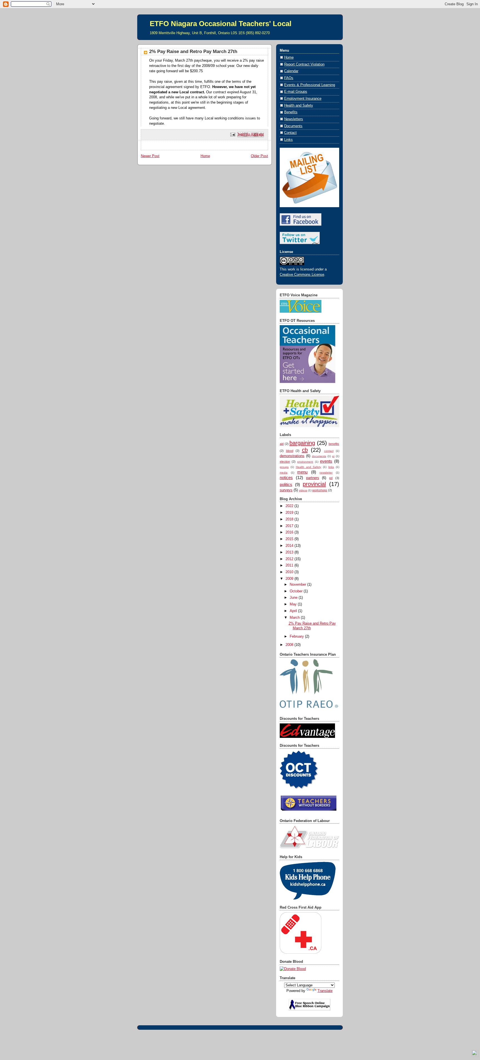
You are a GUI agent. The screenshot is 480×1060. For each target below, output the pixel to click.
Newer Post (150, 156)
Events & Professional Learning (309, 85)
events (326, 461)
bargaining (302, 443)
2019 (290, 513)
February (297, 636)
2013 (290, 552)
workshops (319, 490)
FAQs (288, 78)
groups (284, 466)
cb (305, 450)
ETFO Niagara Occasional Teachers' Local (220, 23)
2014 (290, 546)
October (297, 591)
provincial (314, 484)
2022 (290, 506)
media (284, 472)
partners (312, 478)
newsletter (325, 472)
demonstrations (292, 456)
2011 (290, 565)
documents (319, 456)
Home (205, 156)
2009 (290, 579)
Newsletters (293, 119)
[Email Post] (233, 134)
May (294, 604)
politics (286, 484)
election (285, 461)
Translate (325, 991)
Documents (293, 126)
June (294, 598)
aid (282, 443)
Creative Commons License (302, 275)
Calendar (291, 71)
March (295, 618)
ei (333, 456)
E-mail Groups (295, 92)
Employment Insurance (302, 99)
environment (305, 461)
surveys (286, 490)
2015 (290, 539)
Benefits (291, 112)
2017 (290, 526)
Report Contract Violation (304, 64)
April (294, 611)
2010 (290, 572)
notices (286, 477)
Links (288, 140)
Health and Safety (298, 105)
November (298, 585)
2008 (290, 645)
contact (329, 450)
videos (303, 490)
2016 (290, 532)
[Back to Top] (475, 1054)
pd (330, 478)
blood (289, 450)
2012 (290, 559)
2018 (290, 519)
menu (302, 472)
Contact (290, 133)
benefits (334, 443)
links (331, 466)
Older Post (259, 156)
